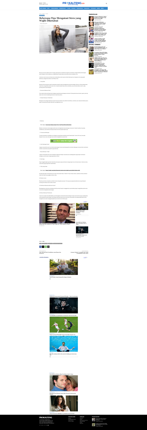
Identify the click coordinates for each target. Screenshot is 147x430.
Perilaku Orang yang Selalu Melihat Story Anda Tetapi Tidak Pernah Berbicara (100, 34)
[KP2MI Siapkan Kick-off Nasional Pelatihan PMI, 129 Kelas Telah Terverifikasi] (91, 48)
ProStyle (43, 13)
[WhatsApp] (46, 247)
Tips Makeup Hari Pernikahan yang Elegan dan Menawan (50, 253)
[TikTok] (44, 425)
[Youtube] (48, 425)
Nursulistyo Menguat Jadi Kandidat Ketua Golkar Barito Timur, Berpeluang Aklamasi (101, 70)
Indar (43, 241)
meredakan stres (44, 243)
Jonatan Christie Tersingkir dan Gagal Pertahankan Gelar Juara (79, 253)
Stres (40, 243)
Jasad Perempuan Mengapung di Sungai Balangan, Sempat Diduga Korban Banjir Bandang (100, 29)
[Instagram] (42, 425)
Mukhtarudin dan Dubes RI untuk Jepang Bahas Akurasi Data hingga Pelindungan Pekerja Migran (100, 59)
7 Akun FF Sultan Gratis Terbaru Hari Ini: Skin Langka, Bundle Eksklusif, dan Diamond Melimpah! (100, 40)
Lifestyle (46, 13)
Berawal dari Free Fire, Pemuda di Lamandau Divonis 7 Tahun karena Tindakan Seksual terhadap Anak (100, 65)
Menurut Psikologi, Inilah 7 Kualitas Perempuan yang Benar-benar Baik (100, 17)
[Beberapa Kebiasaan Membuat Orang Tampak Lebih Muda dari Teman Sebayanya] (91, 24)
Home (40, 13)
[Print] (48, 247)
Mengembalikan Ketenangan (58, 243)
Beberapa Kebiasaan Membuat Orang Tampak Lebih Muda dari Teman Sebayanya (100, 24)
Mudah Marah (50, 243)
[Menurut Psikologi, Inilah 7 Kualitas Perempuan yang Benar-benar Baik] (91, 18)
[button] (106, 3)
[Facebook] (40, 247)
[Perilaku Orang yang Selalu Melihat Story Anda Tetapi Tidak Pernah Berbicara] (91, 35)
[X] (43, 247)
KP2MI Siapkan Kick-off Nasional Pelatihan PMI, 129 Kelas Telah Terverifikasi (100, 47)
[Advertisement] (63, 63)
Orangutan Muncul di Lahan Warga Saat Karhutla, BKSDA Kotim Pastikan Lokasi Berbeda (101, 54)
